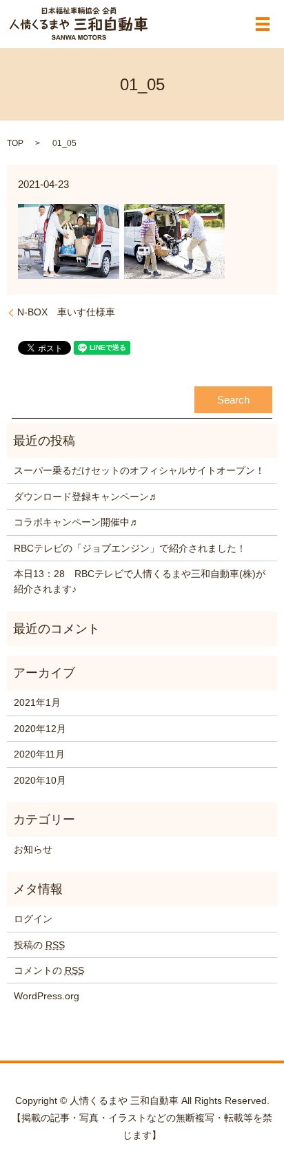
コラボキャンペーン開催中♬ (76, 522)
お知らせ (33, 849)
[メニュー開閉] (263, 24)
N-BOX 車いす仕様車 (66, 311)
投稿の (39, 944)
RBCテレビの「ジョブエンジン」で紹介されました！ (130, 548)
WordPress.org (46, 995)
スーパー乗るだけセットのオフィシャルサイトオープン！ (139, 470)
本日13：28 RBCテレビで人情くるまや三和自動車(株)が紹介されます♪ (139, 581)
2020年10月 (40, 780)
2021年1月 (37, 702)
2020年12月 (40, 728)
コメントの (49, 970)
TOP (15, 143)
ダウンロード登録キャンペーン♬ (86, 496)
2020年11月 (39, 754)
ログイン (33, 918)
